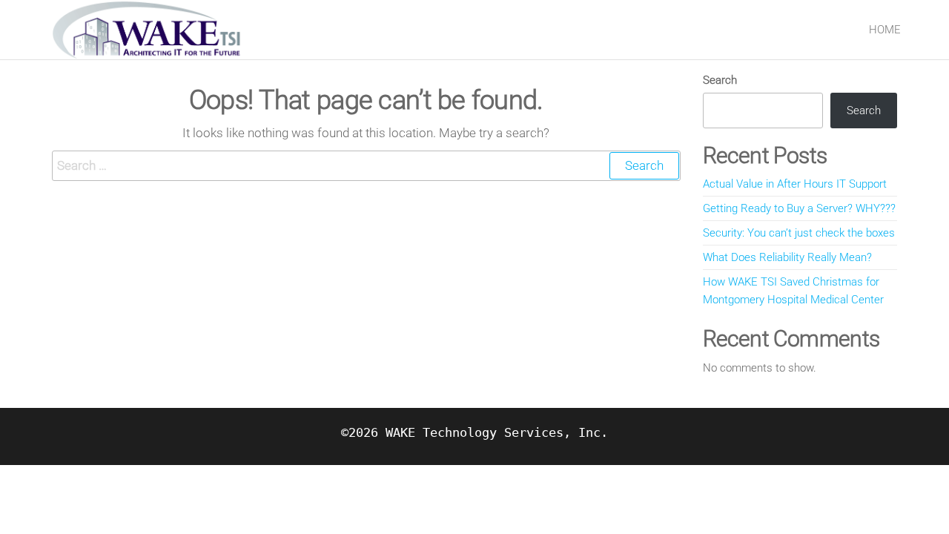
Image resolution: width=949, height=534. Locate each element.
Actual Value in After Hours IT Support (795, 184)
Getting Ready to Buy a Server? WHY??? (799, 208)
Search (720, 80)
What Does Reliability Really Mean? (787, 257)
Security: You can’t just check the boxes (799, 233)
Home (885, 29)
